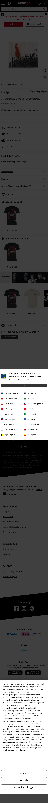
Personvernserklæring (16, 750)
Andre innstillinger (24, 787)
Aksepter (24, 773)
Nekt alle (24, 780)
